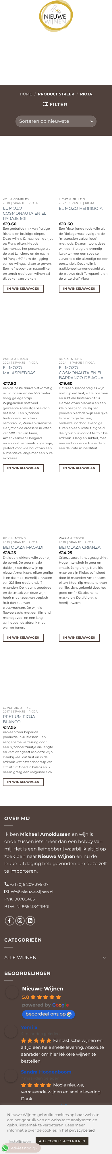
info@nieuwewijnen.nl (31, 891)
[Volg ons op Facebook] (9, 920)
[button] (9, 8)
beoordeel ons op (46, 1014)
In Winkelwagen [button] (23, 289)
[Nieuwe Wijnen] (56, 16)
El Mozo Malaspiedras (19, 370)
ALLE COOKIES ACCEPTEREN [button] (62, 1141)
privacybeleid (82, 1130)
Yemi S (29, 1027)
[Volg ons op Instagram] (20, 920)
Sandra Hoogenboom (46, 1072)
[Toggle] (104, 957)
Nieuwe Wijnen (56, 856)
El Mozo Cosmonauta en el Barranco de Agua (81, 372)
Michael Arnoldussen (45, 834)
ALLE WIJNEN (20, 957)
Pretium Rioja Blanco (19, 719)
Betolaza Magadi (23, 547)
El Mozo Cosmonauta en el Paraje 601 (24, 213)
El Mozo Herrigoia (81, 208)
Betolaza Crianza (80, 547)
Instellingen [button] (20, 1141)
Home (26, 94)
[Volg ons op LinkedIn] (30, 920)
